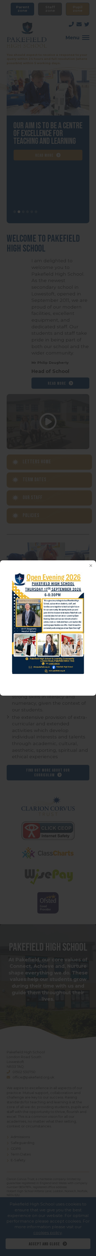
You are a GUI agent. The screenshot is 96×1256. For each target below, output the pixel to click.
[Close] (90, 565)
